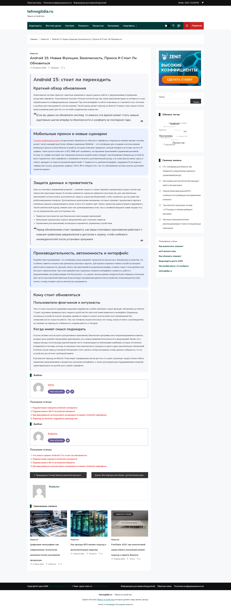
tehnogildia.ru (40, 11)
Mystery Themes (100, 586)
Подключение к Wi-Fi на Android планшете (54, 411)
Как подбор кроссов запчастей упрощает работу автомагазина (181, 183)
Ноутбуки (69, 26)
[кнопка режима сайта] (167, 25)
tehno (51, 384)
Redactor (55, 68)
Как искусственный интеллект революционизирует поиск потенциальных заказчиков (182, 224)
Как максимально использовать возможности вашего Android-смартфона (69, 415)
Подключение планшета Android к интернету (55, 408)
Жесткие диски (53, 26)
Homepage (110, 604)
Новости (34, 53)
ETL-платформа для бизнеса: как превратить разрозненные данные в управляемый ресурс (179, 171)
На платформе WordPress (61, 586)
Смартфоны (129, 26)
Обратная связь (34, 3)
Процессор (98, 26)
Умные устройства (106, 599)
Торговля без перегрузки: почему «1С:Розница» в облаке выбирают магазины (178, 209)
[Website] (72, 392)
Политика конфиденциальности (57, 3)
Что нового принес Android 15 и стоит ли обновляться (60, 455)
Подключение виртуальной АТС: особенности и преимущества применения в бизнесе (182, 195)
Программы (113, 26)
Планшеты (83, 26)
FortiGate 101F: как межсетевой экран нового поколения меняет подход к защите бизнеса (128, 549)
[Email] (68, 392)
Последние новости (124, 604)
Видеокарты (35, 26)
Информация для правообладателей (90, 3)
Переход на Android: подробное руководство (55, 418)
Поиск (162, 97)
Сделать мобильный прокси (46, 140)
